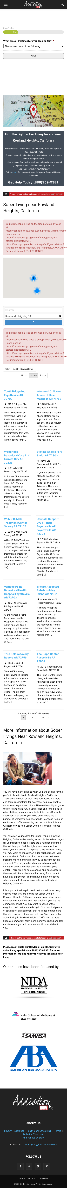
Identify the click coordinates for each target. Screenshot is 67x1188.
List (25, 375)
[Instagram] (29, 1166)
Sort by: (23, 369)
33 (42, 717)
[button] (5, 4)
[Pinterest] (38, 1166)
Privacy (8, 1130)
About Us (19, 1130)
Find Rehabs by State (33, 1137)
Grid (34, 375)
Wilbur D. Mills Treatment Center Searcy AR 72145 (15, 522)
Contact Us (43, 1178)
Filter (7, 369)
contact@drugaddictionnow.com (40, 1144)
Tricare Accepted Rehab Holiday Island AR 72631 (48, 590)
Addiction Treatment (33, 1134)
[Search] (62, 4)
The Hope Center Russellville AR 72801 (48, 657)
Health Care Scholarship (39, 1130)
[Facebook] (20, 1166)
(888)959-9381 (45, 182)
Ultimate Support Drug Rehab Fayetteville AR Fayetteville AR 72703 (48, 526)
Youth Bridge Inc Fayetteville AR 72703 (14, 395)
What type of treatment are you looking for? (28, 40)
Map (43, 375)
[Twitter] (46, 1166)
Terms (57, 1130)
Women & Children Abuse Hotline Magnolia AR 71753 (49, 395)
